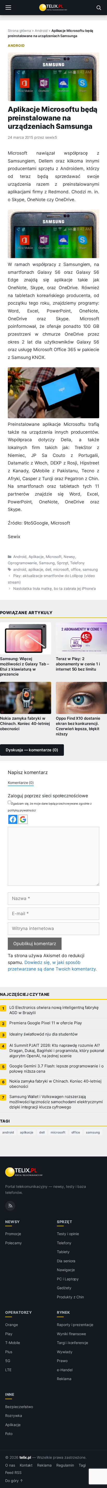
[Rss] (10, 1206)
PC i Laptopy (68, 1279)
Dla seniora (66, 1261)
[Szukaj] (98, 7)
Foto (8, 1433)
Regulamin (65, 1465)
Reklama (64, 1378)
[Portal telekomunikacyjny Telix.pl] (53, 7)
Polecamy (13, 1243)
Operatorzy (18, 1312)
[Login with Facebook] (12, 819)
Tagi (82, 1465)
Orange (11, 1324)
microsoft (61, 569)
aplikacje (35, 569)
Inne (9, 1394)
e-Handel (64, 1370)
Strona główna (19, 30)
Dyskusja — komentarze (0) (32, 750)
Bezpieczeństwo (19, 1406)
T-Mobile (12, 1342)
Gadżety (64, 1288)
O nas (10, 1465)
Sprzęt (62, 563)
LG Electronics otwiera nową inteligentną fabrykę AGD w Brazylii (54, 1010)
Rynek (63, 1312)
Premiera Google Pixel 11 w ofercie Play (45, 1023)
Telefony (77, 563)
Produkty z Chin (70, 1297)
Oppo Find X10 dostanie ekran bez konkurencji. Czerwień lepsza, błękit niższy (78, 726)
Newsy (69, 557)
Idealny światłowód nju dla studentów (43, 1034)
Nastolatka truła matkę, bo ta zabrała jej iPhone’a (54, 588)
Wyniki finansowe (71, 1334)
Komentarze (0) (21, 782)
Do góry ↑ (14, 1481)
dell (48, 569)
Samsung (47, 563)
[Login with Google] (23, 819)
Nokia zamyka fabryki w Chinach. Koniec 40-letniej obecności (25, 723)
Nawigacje (66, 1270)
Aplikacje (36, 557)
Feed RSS (13, 1472)
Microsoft (54, 557)
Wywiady (64, 1352)
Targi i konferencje (72, 1342)
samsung (90, 569)
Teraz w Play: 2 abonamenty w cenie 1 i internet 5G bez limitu (78, 664)
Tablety (63, 1251)
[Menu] (8, 7)
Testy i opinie (68, 1233)
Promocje (13, 1233)
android (19, 569)
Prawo (62, 1360)
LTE (8, 1370)
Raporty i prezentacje (75, 1324)
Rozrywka (13, 1415)
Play (8, 1334)
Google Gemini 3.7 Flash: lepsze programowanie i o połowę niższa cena (56, 1069)
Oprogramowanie (22, 563)
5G (7, 1360)
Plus (8, 1352)
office (76, 569)
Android (41, 30)
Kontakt (26, 1465)
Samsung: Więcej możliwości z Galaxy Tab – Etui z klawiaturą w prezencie (24, 666)
